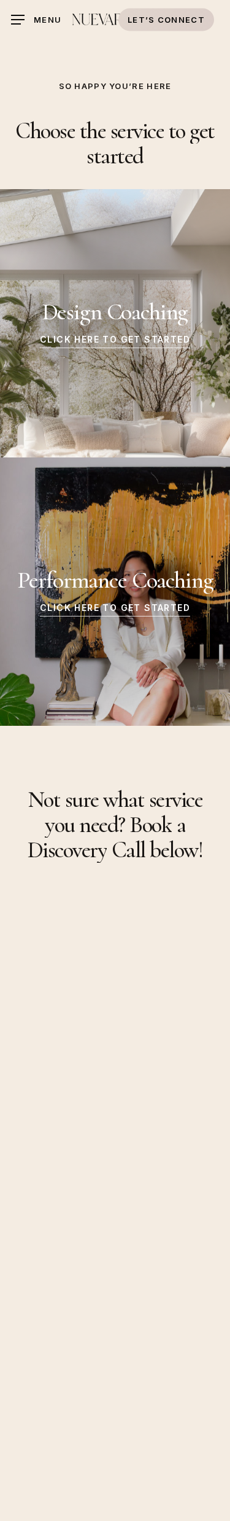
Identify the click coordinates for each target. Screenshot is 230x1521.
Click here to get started (115, 339)
